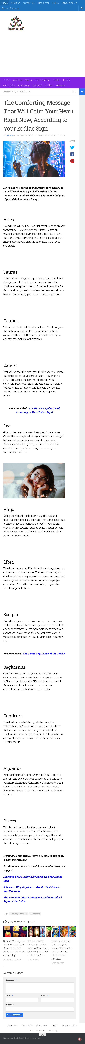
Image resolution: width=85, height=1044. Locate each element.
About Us (15, 2)
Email (44, 995)
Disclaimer (43, 2)
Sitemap (53, 1030)
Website (10, 1004)
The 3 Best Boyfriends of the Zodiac (44, 653)
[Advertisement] (41, 37)
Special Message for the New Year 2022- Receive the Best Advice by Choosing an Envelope (14, 948)
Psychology (24, 85)
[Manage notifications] (80, 1039)
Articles (59, 85)
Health (56, 79)
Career (28, 79)
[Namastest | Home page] (16, 23)
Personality (9, 85)
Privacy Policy (69, 2)
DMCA (55, 2)
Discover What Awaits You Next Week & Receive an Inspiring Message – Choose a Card (38, 948)
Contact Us (29, 2)
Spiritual (37, 85)
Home (5, 2)
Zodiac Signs (35, 914)
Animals (17, 79)
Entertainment (42, 79)
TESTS (6, 79)
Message (23, 914)
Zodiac (48, 85)
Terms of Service (10, 8)
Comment (11, 980)
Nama (9, 135)
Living (66, 79)
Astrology (24, 91)
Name (9, 995)
